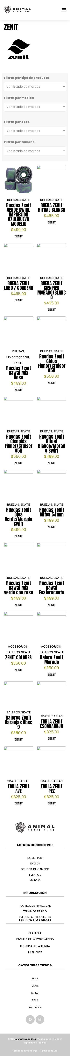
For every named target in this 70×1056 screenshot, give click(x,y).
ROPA (35, 1000)
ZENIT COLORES (18, 657)
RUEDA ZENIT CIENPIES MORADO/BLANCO (51, 290)
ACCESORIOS (18, 646)
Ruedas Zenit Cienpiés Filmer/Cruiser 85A (18, 443)
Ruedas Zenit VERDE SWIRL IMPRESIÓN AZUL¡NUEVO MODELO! (18, 214)
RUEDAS (13, 200)
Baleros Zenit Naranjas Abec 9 (18, 722)
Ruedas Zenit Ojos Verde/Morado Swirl (18, 516)
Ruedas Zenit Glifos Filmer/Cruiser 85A (52, 363)
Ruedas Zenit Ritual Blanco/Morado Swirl (51, 443)
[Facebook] (30, 1019)
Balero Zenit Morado (51, 660)
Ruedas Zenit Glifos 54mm (51, 512)
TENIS (35, 978)
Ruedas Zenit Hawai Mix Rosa (18, 373)
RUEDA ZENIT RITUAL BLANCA (51, 207)
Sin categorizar (17, 357)
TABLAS (57, 716)
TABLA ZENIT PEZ (52, 789)
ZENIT (18, 236)
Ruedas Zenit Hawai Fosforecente (51, 588)
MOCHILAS (35, 1007)
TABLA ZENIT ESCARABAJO (51, 724)
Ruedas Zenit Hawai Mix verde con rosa (18, 588)
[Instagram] (40, 1019)
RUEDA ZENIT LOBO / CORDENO (18, 285)
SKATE (25, 200)
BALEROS (13, 652)
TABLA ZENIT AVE (19, 789)
